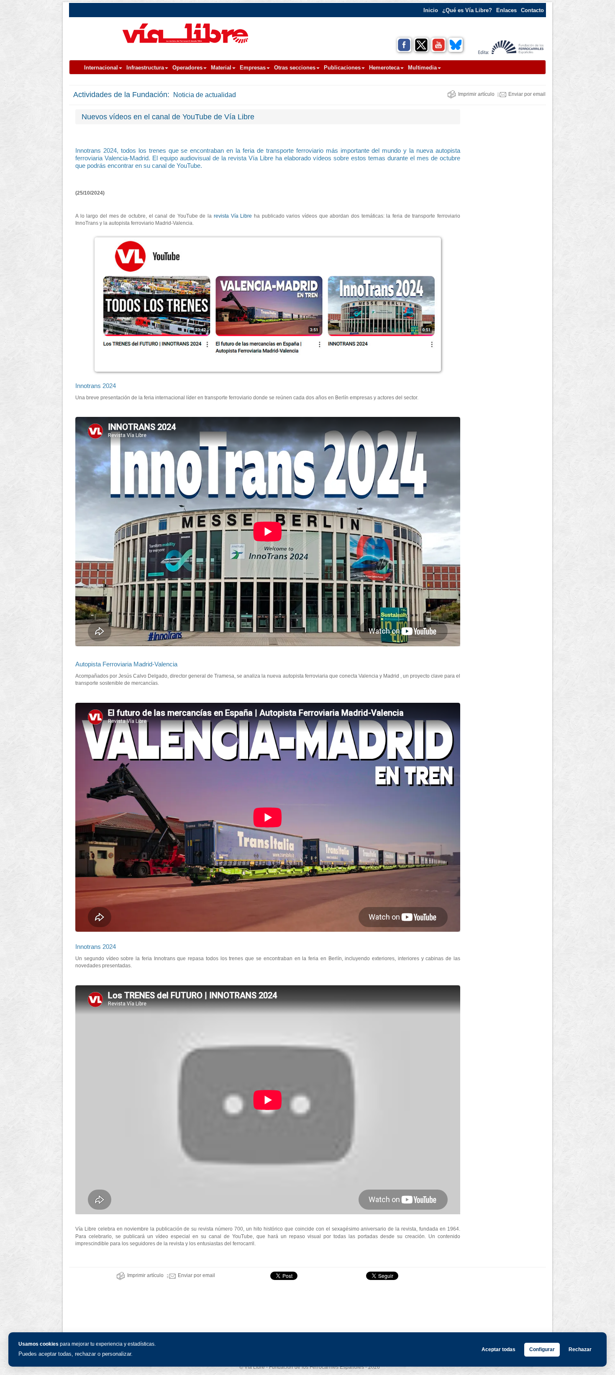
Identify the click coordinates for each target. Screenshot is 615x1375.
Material (221, 67)
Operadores (187, 67)
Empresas (253, 67)
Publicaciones (342, 67)
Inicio (430, 10)
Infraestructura (145, 67)
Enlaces (506, 10)
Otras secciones (294, 67)
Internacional (101, 67)
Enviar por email (527, 94)
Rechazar (580, 1349)
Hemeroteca (384, 67)
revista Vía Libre (233, 216)
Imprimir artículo (476, 94)
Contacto (532, 10)
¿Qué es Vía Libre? (467, 10)
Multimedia (422, 67)
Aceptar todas (498, 1349)
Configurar (542, 1349)
